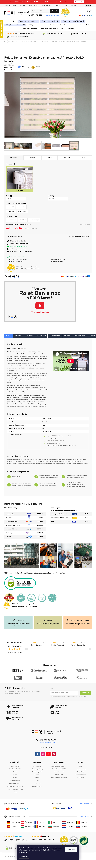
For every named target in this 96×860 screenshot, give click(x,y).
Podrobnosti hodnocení (8, 69)
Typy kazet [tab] (40, 335)
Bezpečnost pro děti (80, 775)
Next (90, 649)
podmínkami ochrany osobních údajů (76, 696)
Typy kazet (67, 157)
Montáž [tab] (29, 335)
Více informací (85, 804)
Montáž (15, 5)
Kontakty (73, 5)
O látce (84, 157)
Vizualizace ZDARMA (15, 769)
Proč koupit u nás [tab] (80, 335)
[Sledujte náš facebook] (38, 754)
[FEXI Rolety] (46, 732)
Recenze (22, 5)
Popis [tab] (8, 335)
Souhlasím (71, 849)
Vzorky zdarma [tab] (54, 335)
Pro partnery (80, 772)
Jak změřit (7, 5)
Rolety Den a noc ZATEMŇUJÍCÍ (59, 773)
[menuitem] (13, 21)
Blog (66, 5)
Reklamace (59, 5)
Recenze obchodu (81, 769)
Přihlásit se (85, 692)
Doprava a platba (33, 5)
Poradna (15, 772)
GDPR (37, 777)
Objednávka (14, 157)
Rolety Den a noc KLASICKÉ (58, 766)
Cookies (37, 780)
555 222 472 (36, 15)
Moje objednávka (37, 786)
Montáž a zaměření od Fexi (15, 789)
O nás (80, 766)
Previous (26, 649)
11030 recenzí (18, 652)
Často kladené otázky (15, 783)
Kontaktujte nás (37, 766)
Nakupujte (78, 2)
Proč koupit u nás (15, 780)
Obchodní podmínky (47, 5)
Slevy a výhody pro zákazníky (15, 786)
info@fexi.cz (47, 748)
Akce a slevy (37, 783)
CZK (80, 5)
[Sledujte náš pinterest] (54, 754)
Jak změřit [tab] (18, 335)
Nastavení (24, 856)
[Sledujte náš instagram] (43, 754)
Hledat (54, 10)
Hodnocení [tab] (67, 336)
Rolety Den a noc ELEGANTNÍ (59, 777)
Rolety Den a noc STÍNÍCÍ (59, 769)
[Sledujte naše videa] (48, 754)
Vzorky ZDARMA (15, 766)
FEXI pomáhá (80, 777)
